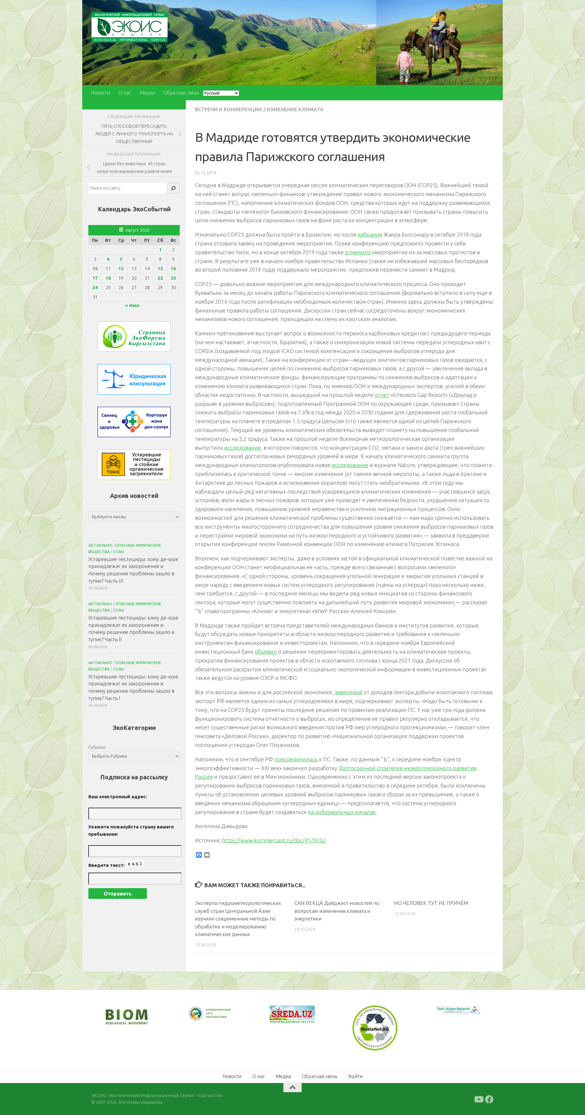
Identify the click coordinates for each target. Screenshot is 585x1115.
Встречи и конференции (228, 109)
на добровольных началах (342, 812)
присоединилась (296, 759)
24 (95, 287)
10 (95, 268)
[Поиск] (173, 188)
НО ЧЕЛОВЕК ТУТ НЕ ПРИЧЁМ (431, 903)
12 (121, 268)
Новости (100, 92)
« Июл (132, 305)
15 (160, 268)
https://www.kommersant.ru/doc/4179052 (274, 840)
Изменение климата (295, 109)
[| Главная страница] (129, 27)
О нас (125, 92)
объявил (266, 652)
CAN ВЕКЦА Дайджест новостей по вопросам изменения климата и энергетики (336, 910)
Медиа (147, 92)
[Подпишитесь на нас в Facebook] (489, 1098)
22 (160, 278)
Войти (355, 1075)
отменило (358, 252)
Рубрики (96, 747)
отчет (382, 395)
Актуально (100, 545)
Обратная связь (181, 92)
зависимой (349, 692)
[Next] (219, 1017)
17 (95, 278)
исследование (242, 448)
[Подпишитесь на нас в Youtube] (478, 1098)
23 (173, 278)
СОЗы (118, 551)
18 (108, 278)
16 (173, 268)
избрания (370, 234)
